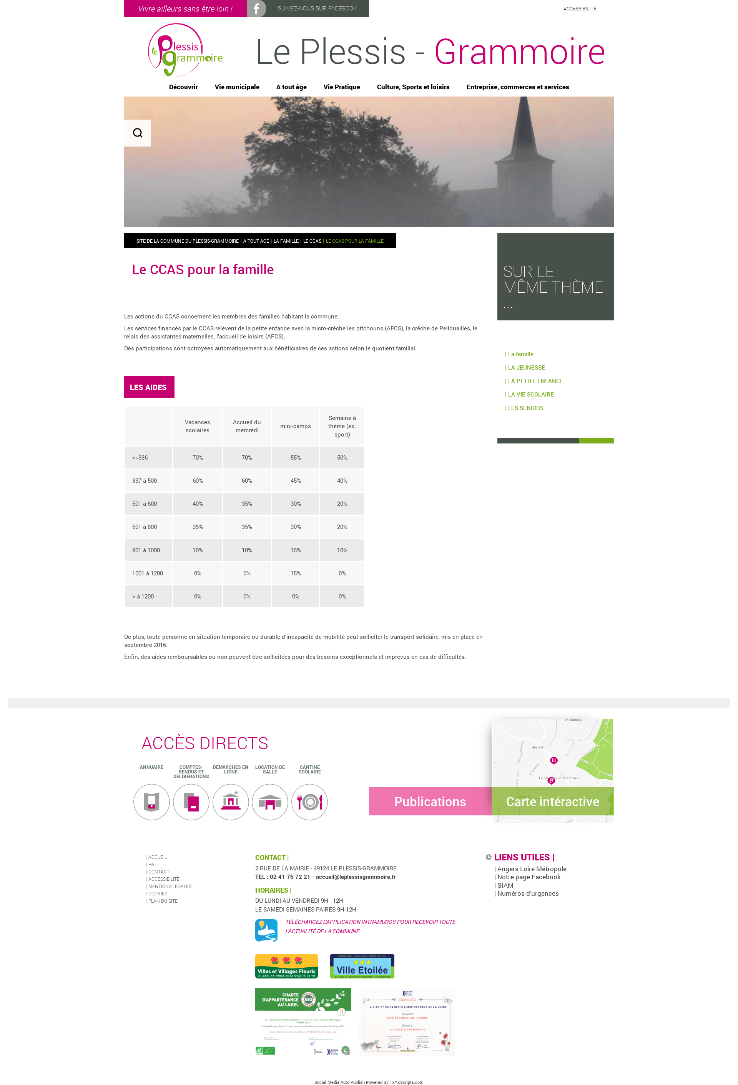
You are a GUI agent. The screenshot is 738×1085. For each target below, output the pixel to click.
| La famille (519, 354)
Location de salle (270, 769)
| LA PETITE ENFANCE (534, 381)
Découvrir (183, 87)
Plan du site (163, 901)
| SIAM (504, 885)
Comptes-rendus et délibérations (191, 771)
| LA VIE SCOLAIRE (529, 394)
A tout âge (291, 87)
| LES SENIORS (524, 408)
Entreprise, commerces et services (518, 87)
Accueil (157, 857)
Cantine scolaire (310, 769)
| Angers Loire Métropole (530, 869)
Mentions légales (169, 886)
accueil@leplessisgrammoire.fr (356, 876)
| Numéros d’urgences (526, 893)
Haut (154, 864)
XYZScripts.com (408, 1082)
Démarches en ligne (230, 769)
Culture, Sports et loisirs (413, 87)
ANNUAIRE (151, 767)
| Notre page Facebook (527, 877)
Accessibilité (164, 879)
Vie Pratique (342, 87)
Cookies (157, 893)
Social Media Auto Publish (339, 1082)
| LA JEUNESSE (525, 367)
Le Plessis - (430, 50)
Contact (159, 871)
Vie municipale (237, 87)
